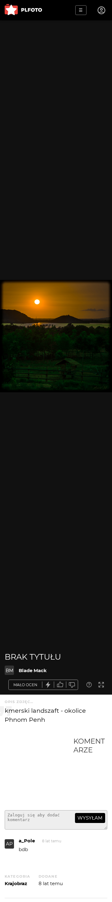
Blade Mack (33, 670)
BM (9, 670)
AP (9, 844)
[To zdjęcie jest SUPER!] (48, 685)
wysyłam (89, 818)
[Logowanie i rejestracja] (102, 10)
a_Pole (27, 841)
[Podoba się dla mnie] (60, 685)
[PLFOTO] (23, 10)
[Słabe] (72, 685)
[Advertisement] (39, 771)
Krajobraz (16, 883)
